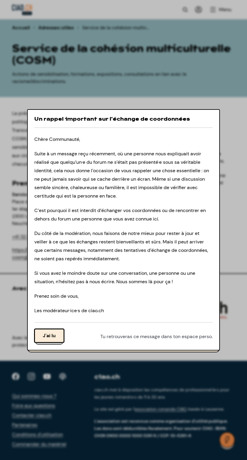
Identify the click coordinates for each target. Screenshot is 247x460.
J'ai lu (49, 336)
